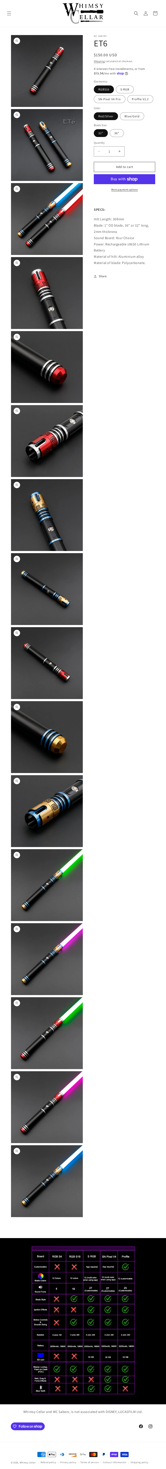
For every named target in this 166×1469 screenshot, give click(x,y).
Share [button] (103, 276)
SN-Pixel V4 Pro (109, 99)
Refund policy (48, 1462)
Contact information (114, 1462)
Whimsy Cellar (28, 1462)
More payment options (124, 189)
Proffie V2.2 (140, 99)
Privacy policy (68, 1462)
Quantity (99, 143)
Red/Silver (105, 116)
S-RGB (124, 89)
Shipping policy (139, 1462)
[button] (9, 13)
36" (116, 133)
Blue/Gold (132, 116)
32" (100, 133)
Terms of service (89, 1462)
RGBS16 (103, 89)
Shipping (99, 61)
